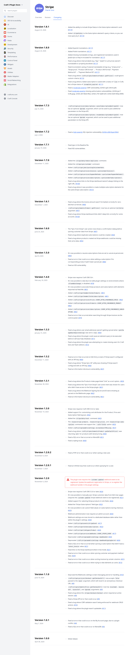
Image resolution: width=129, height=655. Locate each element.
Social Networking (14, 80)
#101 (91, 190)
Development (12, 45)
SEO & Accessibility (14, 21)
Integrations (12, 84)
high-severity (78, 132)
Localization (12, 28)
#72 (87, 345)
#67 (102, 369)
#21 (121, 498)
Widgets (10, 64)
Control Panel (12, 60)
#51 (102, 437)
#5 (103, 627)
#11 (104, 608)
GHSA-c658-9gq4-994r (110, 132)
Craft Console (12, 98)
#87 (95, 231)
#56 (88, 415)
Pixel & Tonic (49, 10)
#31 (122, 559)
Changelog (57, 17)
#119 (70, 30)
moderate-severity (79, 88)
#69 (99, 333)
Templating (12, 52)
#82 (121, 300)
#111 (101, 84)
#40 (104, 434)
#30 (111, 514)
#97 (77, 211)
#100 (77, 184)
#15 (120, 563)
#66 (81, 360)
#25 (69, 510)
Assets (10, 68)
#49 (84, 441)
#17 (100, 523)
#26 (101, 492)
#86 (104, 262)
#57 (114, 428)
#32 (101, 504)
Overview (38, 17)
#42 (99, 418)
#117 (90, 48)
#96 (84, 205)
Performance (12, 56)
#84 (69, 256)
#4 (75, 623)
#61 (101, 387)
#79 (80, 318)
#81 (86, 289)
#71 (93, 339)
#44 (113, 235)
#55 (114, 424)
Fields (10, 40)
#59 (122, 381)
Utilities (10, 72)
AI (8, 25)
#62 (92, 393)
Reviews (48, 17)
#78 (92, 283)
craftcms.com (12, 95)
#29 (73, 556)
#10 (122, 575)
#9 (73, 583)
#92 (81, 241)
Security (10, 49)
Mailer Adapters (13, 76)
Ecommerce (12, 32)
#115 (82, 78)
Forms (10, 36)
